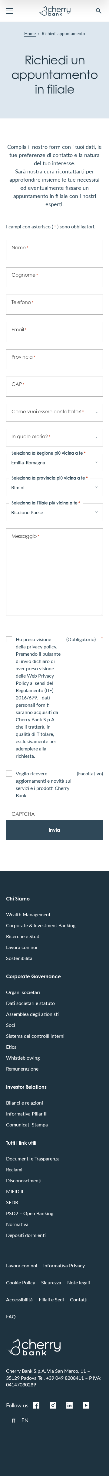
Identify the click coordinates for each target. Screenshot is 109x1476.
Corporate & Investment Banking (40, 925)
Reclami (14, 1169)
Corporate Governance (33, 976)
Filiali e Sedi (51, 1299)
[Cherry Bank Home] (55, 11)
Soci (10, 1025)
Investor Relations (26, 1087)
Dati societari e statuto (30, 1003)
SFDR (12, 1202)
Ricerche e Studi (23, 936)
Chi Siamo (18, 899)
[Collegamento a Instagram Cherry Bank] (52, 1405)
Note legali (78, 1282)
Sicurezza (51, 1282)
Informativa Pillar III (27, 1113)
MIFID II (14, 1191)
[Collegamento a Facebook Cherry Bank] (36, 1405)
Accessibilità (19, 1299)
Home (30, 33)
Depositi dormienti (26, 1235)
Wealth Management (28, 914)
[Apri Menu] (9, 11)
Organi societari (23, 992)
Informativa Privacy (64, 1265)
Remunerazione (22, 1068)
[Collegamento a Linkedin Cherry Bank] (69, 1405)
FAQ (11, 1316)
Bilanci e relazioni (24, 1102)
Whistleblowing (23, 1057)
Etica (11, 1047)
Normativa (17, 1224)
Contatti (79, 1299)
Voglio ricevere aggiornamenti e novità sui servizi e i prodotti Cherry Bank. (59, 784)
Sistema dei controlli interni (35, 1036)
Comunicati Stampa (27, 1124)
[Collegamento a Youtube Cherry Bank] (86, 1405)
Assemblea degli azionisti (32, 1014)
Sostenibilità (19, 958)
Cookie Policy (20, 1282)
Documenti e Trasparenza (33, 1158)
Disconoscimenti (23, 1180)
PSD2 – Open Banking (29, 1213)
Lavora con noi (21, 947)
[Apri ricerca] (98, 11)
